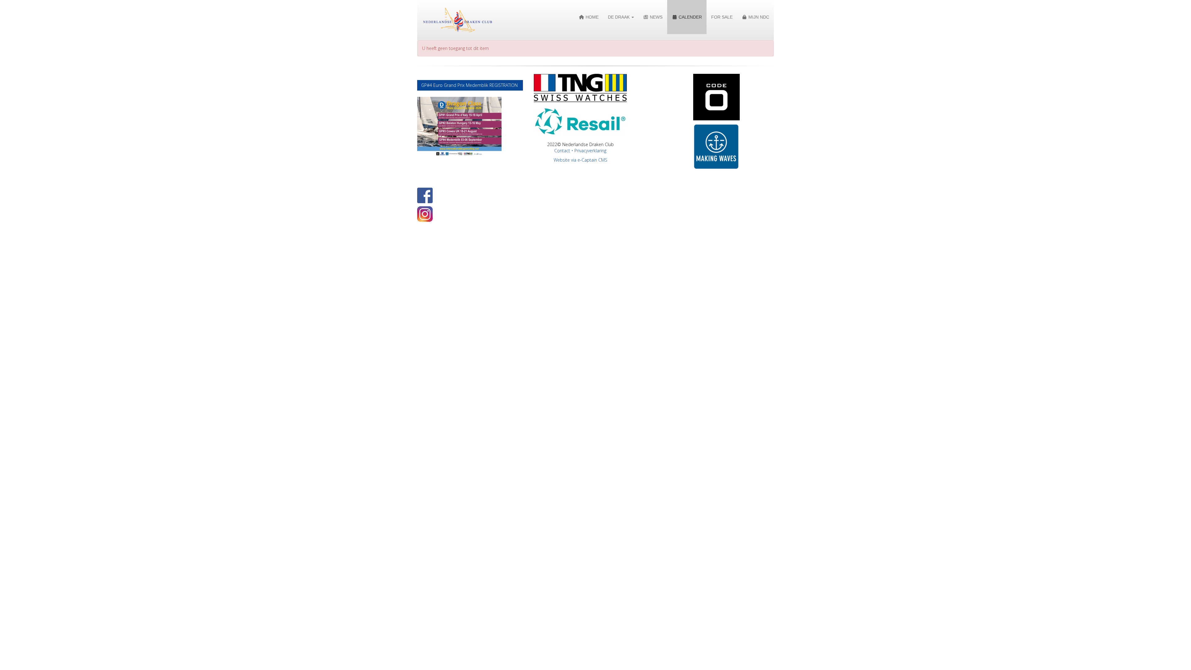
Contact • (564, 151)
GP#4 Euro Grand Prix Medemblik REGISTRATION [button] (470, 85)
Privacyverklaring (590, 151)
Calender (689, 17)
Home (591, 17)
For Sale (722, 17)
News (655, 17)
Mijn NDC (758, 17)
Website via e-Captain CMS (580, 160)
